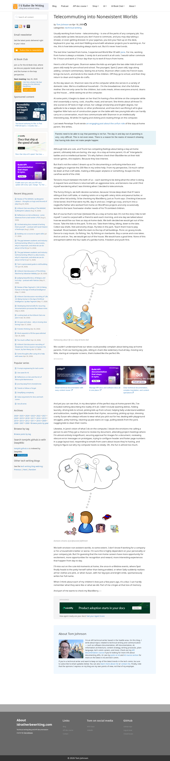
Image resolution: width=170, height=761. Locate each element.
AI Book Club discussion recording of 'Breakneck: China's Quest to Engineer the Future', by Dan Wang (30, 346)
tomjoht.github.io (21, 448)
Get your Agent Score (96, 616)
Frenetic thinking (23, 329)
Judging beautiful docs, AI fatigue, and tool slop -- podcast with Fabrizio (30, 279)
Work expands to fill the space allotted (31, 333)
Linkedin (90, 730)
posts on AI (115, 655)
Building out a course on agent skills (30, 234)
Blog (54, 6)
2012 (27, 420)
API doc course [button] (79, 6)
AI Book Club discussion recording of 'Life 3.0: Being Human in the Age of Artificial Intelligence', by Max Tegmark (31, 299)
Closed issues (128, 734)
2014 (16, 420)
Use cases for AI (23, 372)
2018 (27, 418)
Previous (17, 469)
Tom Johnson (62, 24)
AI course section (131, 655)
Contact (65, 734)
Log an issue (128, 730)
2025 (22, 416)
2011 (33, 420)
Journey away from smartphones (29, 384)
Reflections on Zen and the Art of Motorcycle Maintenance (28, 378)
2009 (44, 420)
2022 (38, 416)
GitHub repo (128, 727)
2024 (27, 416)
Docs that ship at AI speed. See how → (29, 154)
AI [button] (104, 6)
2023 (33, 416)
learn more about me (109, 664)
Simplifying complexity (25, 392)
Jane (123, 52)
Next (25, 469)
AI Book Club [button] (117, 6)
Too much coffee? (23, 340)
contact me (125, 664)
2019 (22, 418)
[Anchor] (33, 34)
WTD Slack (90, 727)
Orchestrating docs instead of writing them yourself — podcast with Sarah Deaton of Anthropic (31, 226)
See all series (22, 404)
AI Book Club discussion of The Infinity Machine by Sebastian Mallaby (30, 272)
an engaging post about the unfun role (105, 123)
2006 (27, 423)
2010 (38, 420)
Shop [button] (94, 6)
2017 (33, 418)
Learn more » (29, 90)
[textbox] (30, 17)
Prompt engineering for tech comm (30, 368)
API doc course (68, 730)
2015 (44, 418)
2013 (22, 420)
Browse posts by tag (22, 434)
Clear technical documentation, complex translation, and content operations (136, 390)
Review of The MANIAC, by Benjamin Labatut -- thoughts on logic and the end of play (31, 201)
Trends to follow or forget (26, 388)
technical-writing (73, 27)
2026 (16, 416)
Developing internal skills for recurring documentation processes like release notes (31, 307)
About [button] (131, 6)
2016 (38, 418)
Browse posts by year (40, 423)
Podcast (64, 6)
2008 (16, 423)
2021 (44, 416)
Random (32, 469)
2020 (16, 418)
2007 (22, 423)
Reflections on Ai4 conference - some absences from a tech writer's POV (29, 216)
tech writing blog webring (32, 466)
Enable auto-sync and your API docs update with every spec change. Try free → (31, 184)
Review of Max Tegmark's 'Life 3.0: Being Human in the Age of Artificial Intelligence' (31, 288)
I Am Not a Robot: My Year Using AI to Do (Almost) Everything (32, 84)
